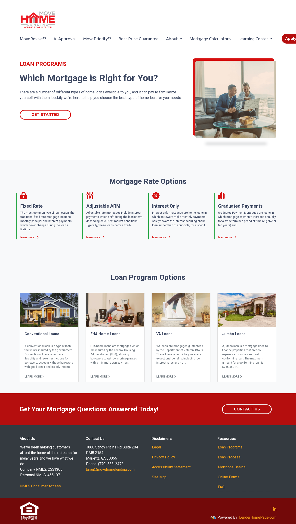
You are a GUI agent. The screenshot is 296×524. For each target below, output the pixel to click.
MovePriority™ (97, 38)
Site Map (159, 477)
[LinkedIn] (274, 509)
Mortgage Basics (232, 467)
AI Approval (64, 38)
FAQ (221, 487)
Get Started (45, 114)
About (172, 38)
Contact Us (247, 409)
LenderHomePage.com (257, 517)
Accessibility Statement (171, 467)
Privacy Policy (163, 457)
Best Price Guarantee (138, 38)
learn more (27, 237)
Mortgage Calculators (210, 38)
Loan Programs (230, 447)
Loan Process (229, 457)
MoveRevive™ (33, 38)
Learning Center (253, 38)
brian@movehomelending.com (110, 469)
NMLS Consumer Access (40, 486)
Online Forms (228, 477)
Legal (156, 447)
